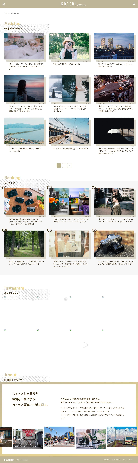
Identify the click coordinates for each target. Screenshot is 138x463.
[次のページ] (79, 165)
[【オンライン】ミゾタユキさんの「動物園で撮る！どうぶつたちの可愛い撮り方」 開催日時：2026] (118, 312)
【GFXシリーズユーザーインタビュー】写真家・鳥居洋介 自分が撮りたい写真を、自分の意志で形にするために (70, 264)
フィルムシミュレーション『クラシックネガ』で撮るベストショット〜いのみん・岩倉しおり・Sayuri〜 (70, 108)
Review (11, 216)
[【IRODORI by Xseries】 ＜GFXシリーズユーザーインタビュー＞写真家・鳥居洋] (20, 345)
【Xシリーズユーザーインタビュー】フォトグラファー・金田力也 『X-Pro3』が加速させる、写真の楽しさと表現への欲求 (26, 108)
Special (55, 103)
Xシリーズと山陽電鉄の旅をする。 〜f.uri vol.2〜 (71, 149)
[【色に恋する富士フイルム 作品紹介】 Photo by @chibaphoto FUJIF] (85, 312)
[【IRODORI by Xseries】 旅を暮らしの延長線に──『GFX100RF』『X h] (118, 345)
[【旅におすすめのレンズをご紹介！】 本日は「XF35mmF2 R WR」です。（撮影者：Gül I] (53, 312)
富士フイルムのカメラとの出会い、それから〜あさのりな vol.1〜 (115, 65)
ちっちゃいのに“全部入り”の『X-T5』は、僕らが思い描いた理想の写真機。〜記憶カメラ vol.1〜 (116, 263)
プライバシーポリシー (128, 459)
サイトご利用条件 (116, 459)
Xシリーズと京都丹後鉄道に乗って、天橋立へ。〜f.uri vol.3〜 (24, 150)
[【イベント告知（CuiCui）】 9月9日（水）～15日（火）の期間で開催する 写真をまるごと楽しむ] (20, 312)
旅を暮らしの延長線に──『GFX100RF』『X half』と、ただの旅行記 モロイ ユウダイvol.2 (26, 263)
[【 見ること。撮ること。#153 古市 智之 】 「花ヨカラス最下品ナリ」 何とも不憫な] (53, 345)
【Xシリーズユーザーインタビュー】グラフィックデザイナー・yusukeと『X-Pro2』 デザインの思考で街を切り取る (115, 151)
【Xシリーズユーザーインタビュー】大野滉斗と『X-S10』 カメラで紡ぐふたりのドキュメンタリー (26, 66)
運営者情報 (107, 459)
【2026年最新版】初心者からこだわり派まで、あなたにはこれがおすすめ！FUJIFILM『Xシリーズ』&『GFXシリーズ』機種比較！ (26, 221)
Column (56, 61)
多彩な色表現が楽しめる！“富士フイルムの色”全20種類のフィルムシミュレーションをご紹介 (71, 220)
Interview (12, 61)
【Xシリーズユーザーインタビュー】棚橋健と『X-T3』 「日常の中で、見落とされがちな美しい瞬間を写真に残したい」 (115, 108)
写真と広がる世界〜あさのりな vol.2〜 (67, 64)
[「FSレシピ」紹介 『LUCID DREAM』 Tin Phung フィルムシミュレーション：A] (85, 345)
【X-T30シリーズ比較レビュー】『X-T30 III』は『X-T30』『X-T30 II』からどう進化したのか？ (115, 220)
